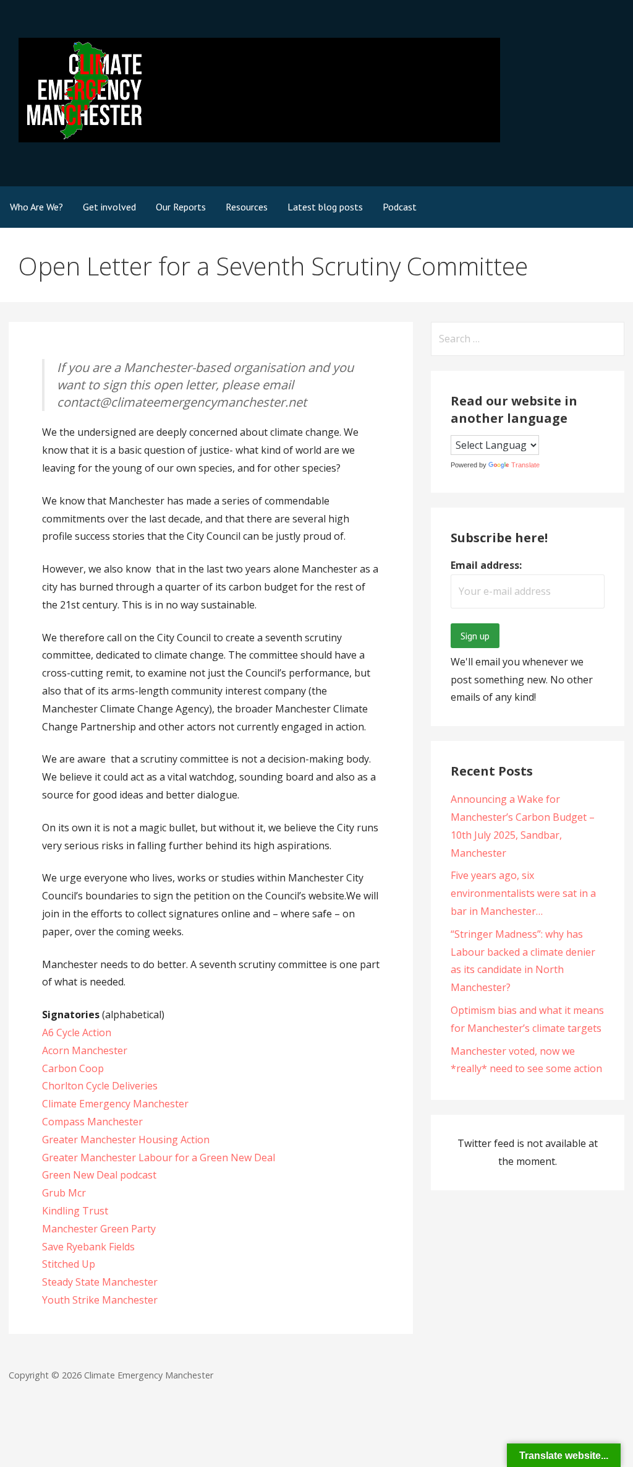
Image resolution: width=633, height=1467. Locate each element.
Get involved (109, 207)
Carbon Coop (73, 1068)
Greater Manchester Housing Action (126, 1139)
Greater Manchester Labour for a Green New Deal (158, 1157)
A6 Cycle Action (76, 1032)
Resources (247, 207)
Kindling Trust (75, 1211)
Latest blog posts (325, 207)
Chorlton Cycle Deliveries (100, 1086)
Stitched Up (68, 1264)
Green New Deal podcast (99, 1175)
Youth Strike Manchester (100, 1300)
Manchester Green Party (99, 1228)
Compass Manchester (92, 1121)
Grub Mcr (64, 1193)
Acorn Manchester (84, 1050)
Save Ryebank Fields (88, 1246)
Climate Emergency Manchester (115, 1103)
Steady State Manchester (100, 1282)
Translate (525, 465)
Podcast (400, 207)
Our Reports (181, 207)
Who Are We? (36, 207)
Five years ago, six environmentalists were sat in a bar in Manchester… (523, 893)
